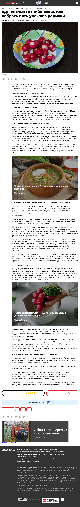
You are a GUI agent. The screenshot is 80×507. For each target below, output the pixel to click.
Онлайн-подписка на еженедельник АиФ (30, 451)
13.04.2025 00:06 (7, 8)
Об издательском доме (24, 449)
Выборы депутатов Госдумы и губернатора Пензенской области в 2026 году (42, 459)
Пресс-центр (38, 449)
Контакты (32, 456)
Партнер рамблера (35, 499)
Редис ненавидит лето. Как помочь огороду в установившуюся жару (40, 314)
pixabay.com (6, 74)
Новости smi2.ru (9, 443)
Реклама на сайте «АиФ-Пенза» (56, 451)
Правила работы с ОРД (24, 454)
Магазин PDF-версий (50, 449)
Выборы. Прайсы (22, 456)
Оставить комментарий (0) (62, 393)
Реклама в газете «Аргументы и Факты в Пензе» (48, 454)
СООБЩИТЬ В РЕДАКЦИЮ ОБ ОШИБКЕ (28, 461)
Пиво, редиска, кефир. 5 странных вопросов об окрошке (41, 187)
